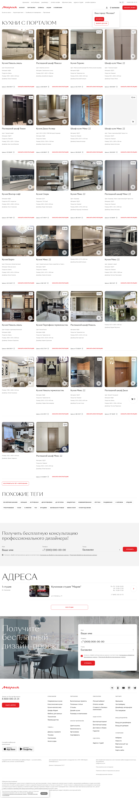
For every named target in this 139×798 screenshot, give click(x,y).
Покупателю (97, 696)
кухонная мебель (36, 760)
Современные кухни (55, 701)
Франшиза (119, 701)
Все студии (69, 607)
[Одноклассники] (118, 688)
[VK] (112, 688)
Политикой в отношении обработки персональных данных (17, 793)
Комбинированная (84, 502)
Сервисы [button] (41, 7)
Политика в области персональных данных (108, 770)
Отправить (130, 549)
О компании (119, 733)
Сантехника (52, 738)
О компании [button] (58, 7)
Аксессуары (52, 741)
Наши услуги (97, 716)
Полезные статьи (76, 704)
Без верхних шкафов (10, 502)
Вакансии (118, 747)
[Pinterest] (129, 688)
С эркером (27, 507)
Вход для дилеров (121, 717)
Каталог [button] (22, 7)
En (123, 2)
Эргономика (74, 732)
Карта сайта (119, 750)
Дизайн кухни (75, 710)
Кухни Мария (52, 696)
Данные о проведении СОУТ (57, 765)
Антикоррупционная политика (104, 774)
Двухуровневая (47, 502)
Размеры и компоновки (78, 713)
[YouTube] (123, 688)
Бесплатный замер (99, 725)
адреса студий (78, 2)
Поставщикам (120, 710)
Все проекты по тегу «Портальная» (15, 483)
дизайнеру (44, 2)
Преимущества (53, 720)
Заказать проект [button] (130, 7)
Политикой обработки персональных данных (83, 555)
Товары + (51, 727)
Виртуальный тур (121, 744)
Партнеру (118, 696)
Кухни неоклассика (54, 707)
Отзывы (73, 707)
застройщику (35, 2)
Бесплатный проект (100, 721)
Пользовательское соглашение (104, 767)
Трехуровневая (8, 507)
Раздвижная (107, 502)
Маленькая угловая (57, 507)
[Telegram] (134, 688)
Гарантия (96, 731)
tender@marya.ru (53, 761)
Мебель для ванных (55, 713)
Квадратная (71, 502)
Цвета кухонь (75, 726)
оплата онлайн (55, 2)
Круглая (97, 502)
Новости (118, 741)
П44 (36, 507)
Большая (24, 502)
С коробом (119, 502)
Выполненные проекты (78, 701)
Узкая (19, 507)
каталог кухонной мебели (17, 761)
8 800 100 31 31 (132, 2)
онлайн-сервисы (90, 2)
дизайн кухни (5, 761)
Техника (50, 735)
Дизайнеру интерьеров (123, 707)
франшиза (26, 2)
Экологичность (75, 729)
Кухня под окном (85, 507)
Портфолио (74, 696)
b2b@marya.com (100, 763)
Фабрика (118, 738)
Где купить (96, 738)
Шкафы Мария (53, 710)
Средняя (129, 502)
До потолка (60, 502)
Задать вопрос (10, 705)
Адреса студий (98, 743)
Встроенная (34, 502)
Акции (49, 7)
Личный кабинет (99, 701)
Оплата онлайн (98, 704)
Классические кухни (55, 704)
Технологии (52, 717)
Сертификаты (75, 735)
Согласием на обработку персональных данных (54, 555)
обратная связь (67, 2)
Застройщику (120, 704)
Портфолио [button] (31, 7)
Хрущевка (43, 507)
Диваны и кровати (54, 732)
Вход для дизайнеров (123, 722)
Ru (120, 2)
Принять (44, 793)
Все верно (99, 19)
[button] (114, 8)
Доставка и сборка (99, 728)
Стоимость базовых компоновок (100, 708)
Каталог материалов (77, 721)
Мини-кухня (71, 507)
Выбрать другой (101, 23)
